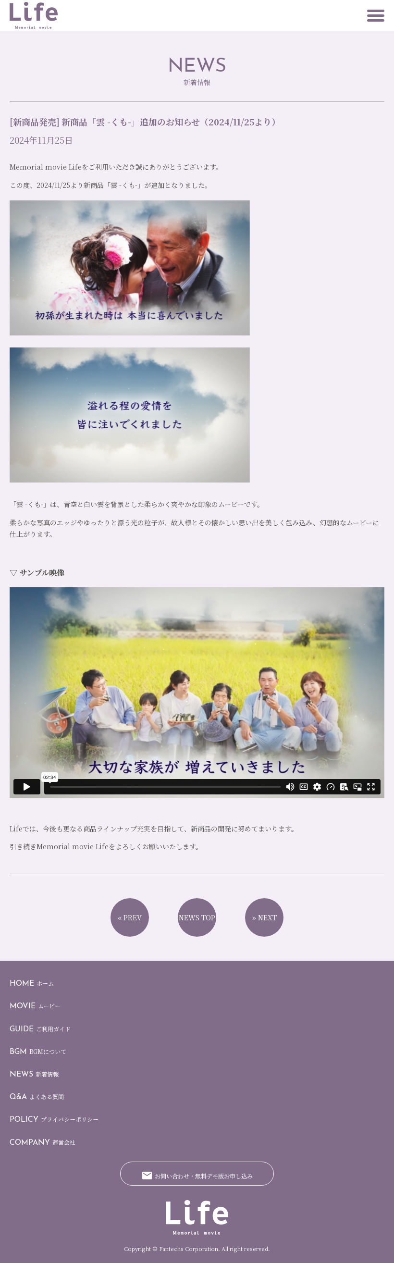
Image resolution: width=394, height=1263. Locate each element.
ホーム (32, 983)
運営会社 (42, 1142)
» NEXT (264, 917)
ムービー (35, 1006)
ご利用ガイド (40, 1029)
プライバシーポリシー (54, 1119)
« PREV (130, 917)
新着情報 (34, 1074)
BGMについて (38, 1051)
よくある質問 (37, 1096)
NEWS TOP (197, 917)
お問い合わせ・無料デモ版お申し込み (197, 1175)
